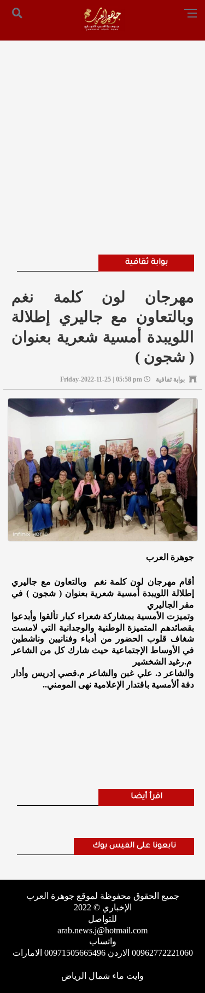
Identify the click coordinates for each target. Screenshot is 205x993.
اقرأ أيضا (146, 797)
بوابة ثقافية (146, 262)
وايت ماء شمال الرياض (102, 975)
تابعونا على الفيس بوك (134, 846)
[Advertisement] (102, 132)
